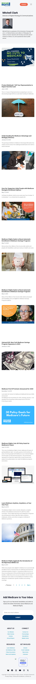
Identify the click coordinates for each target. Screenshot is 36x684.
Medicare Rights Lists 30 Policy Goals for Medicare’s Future (15, 444)
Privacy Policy (8, 676)
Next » (29, 585)
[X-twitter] (28, 670)
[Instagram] (24, 670)
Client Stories (10, 634)
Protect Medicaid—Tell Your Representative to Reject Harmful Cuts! (17, 86)
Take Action (25, 652)
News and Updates (11, 654)
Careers (11, 636)
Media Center (25, 638)
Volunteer (25, 654)
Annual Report (10, 638)
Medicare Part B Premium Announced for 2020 (17, 389)
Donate (25, 648)
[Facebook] (12, 670)
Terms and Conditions (18, 676)
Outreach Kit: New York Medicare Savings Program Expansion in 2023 (16, 343)
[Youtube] (20, 670)
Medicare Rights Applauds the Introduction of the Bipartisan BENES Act (17, 561)
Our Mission (11, 632)
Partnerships (25, 634)
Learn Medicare (11, 648)
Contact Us (25, 632)
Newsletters (25, 636)
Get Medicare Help (10, 650)
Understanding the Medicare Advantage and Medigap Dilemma (16, 136)
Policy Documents (10, 652)
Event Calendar (25, 650)
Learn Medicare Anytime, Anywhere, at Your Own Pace (16, 504)
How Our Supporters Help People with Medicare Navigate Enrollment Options (18, 189)
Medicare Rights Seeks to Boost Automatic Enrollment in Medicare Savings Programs (16, 240)
